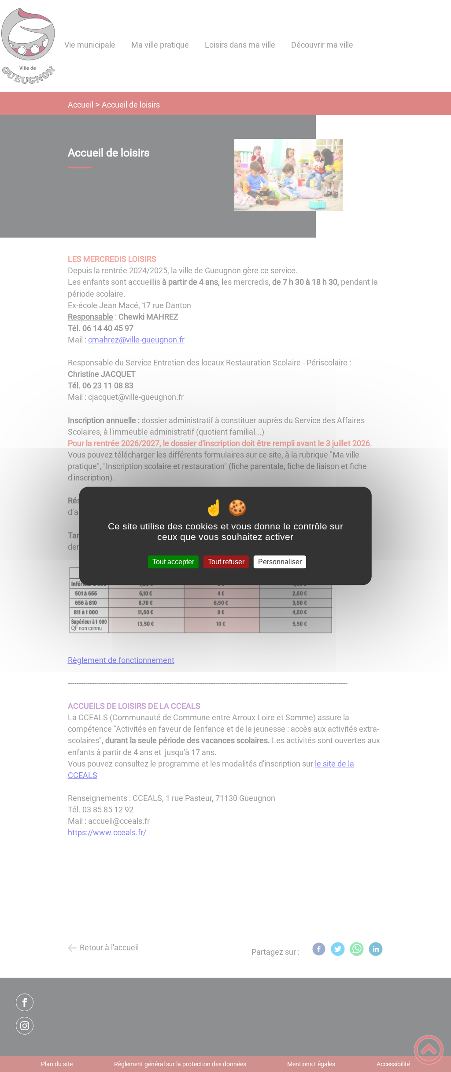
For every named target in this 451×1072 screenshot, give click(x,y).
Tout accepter (173, 562)
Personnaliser (280, 562)
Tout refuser (226, 562)
